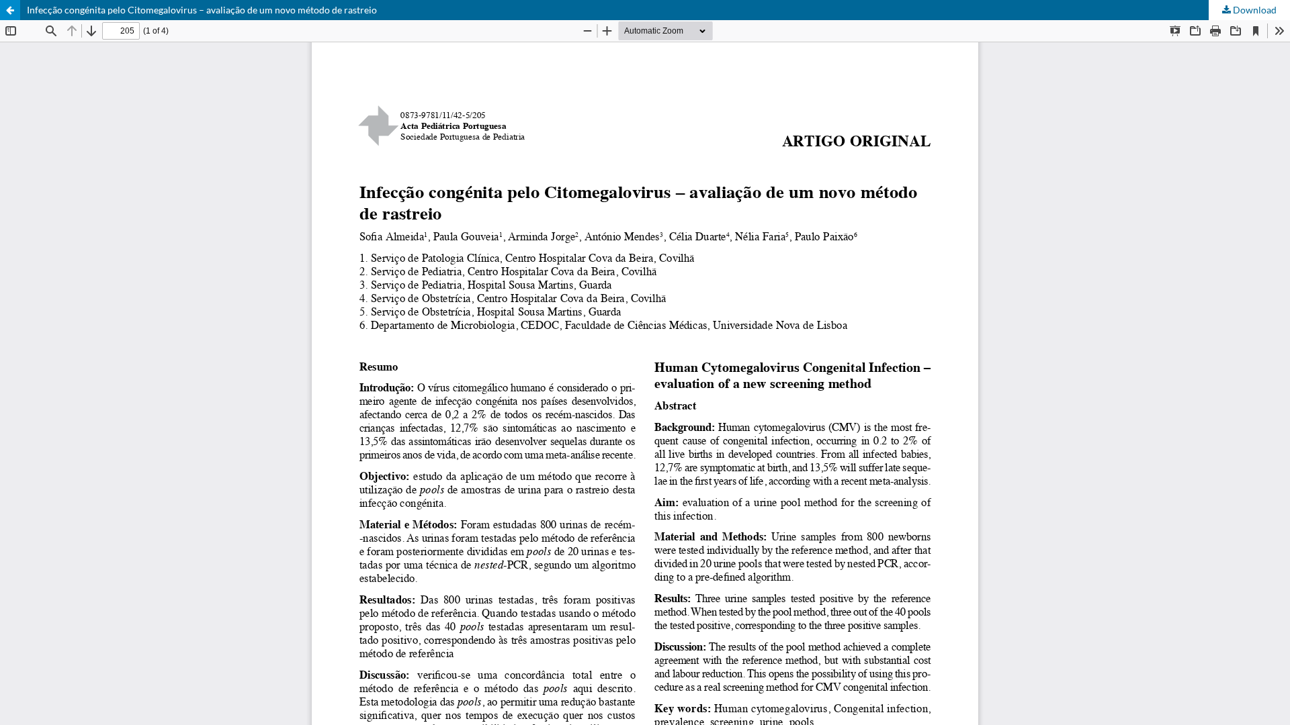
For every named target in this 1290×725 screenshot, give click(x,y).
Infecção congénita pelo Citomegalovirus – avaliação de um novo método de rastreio (202, 9)
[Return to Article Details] (10, 10)
